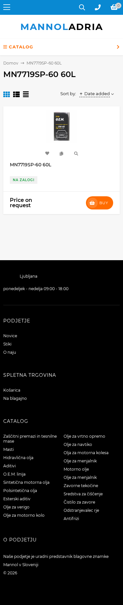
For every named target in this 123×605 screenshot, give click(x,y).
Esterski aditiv (17, 498)
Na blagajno (15, 398)
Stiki (7, 344)
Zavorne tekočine (81, 485)
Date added (97, 93)
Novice (10, 335)
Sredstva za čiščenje (83, 493)
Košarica (11, 390)
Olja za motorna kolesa (86, 452)
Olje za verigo (16, 507)
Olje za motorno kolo (24, 515)
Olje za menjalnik (80, 460)
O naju (9, 352)
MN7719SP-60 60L (30, 165)
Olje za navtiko (78, 444)
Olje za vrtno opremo (84, 436)
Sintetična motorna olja (26, 482)
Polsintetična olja (20, 490)
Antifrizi (71, 518)
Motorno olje (76, 469)
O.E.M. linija (14, 474)
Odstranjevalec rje (81, 510)
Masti (8, 449)
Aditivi (9, 465)
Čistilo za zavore (79, 502)
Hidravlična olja (18, 457)
